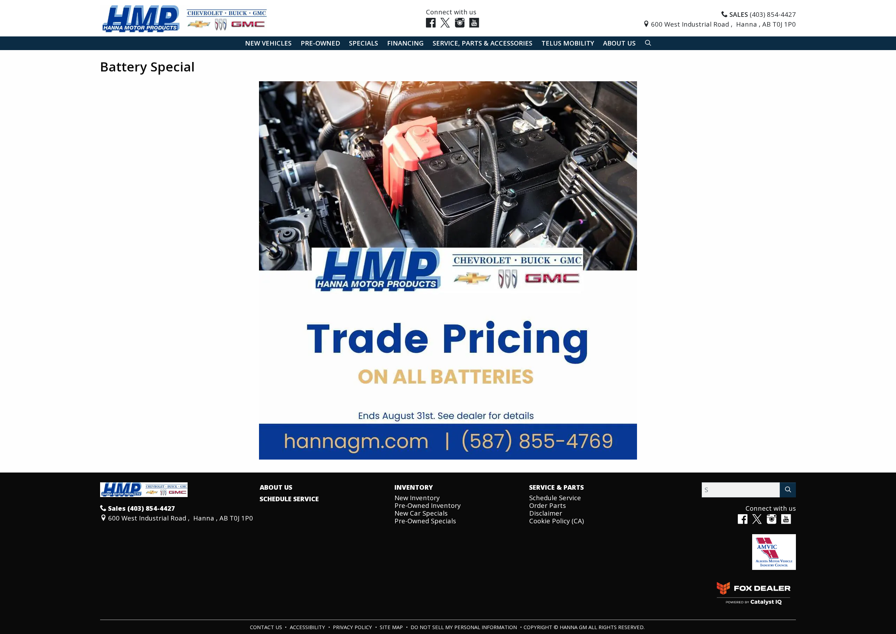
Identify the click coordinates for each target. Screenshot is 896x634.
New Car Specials (421, 513)
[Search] (788, 489)
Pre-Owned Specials (425, 520)
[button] (268, 43)
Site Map (392, 626)
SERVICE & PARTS (556, 487)
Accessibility (308, 626)
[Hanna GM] (183, 18)
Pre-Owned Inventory (427, 505)
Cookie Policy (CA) (556, 520)
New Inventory (417, 497)
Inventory (413, 487)
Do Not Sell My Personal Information (464, 626)
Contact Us (267, 626)
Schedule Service (289, 498)
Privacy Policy (353, 626)
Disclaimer (545, 513)
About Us (276, 487)
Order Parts (547, 505)
